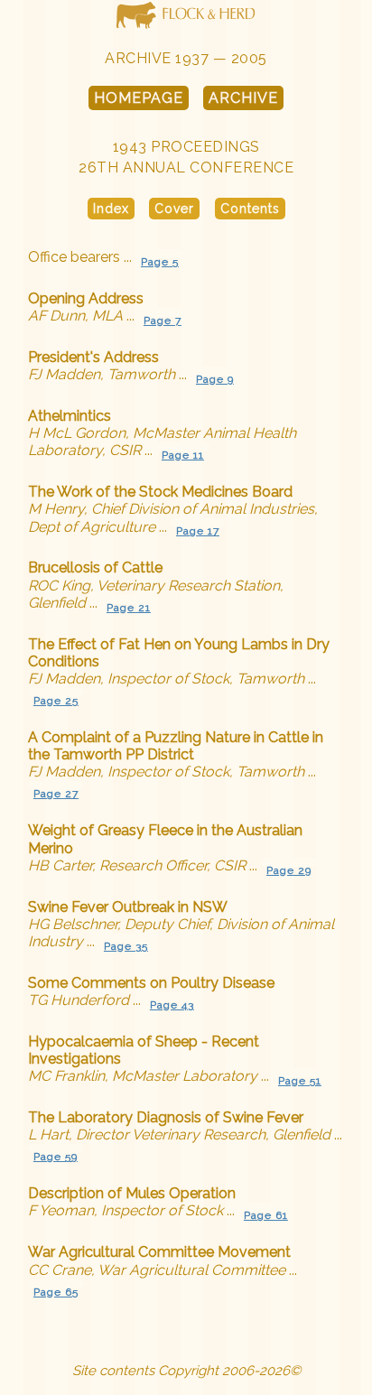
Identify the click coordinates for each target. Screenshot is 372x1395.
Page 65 (56, 1292)
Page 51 (299, 1080)
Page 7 (162, 320)
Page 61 (266, 1215)
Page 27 (56, 793)
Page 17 (197, 531)
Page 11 (183, 455)
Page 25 (56, 700)
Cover (174, 208)
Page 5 (160, 262)
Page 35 (126, 946)
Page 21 (129, 607)
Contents (250, 208)
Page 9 (215, 379)
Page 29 (289, 870)
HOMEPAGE (138, 98)
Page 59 (55, 1156)
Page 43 (172, 1005)
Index (111, 208)
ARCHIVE (243, 98)
